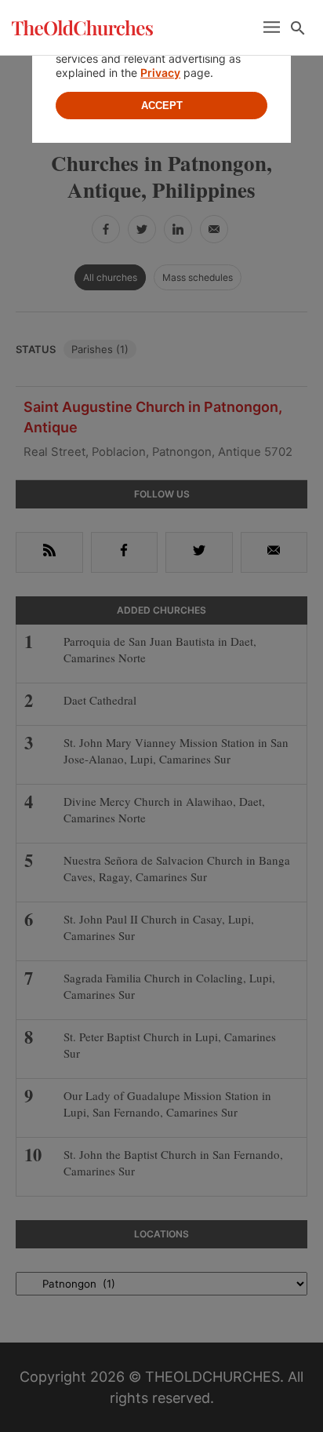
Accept (162, 105)
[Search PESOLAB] (298, 28)
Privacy (160, 72)
